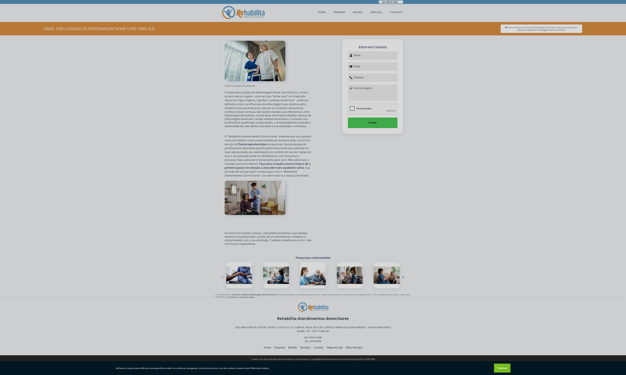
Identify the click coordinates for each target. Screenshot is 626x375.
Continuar (502, 368)
